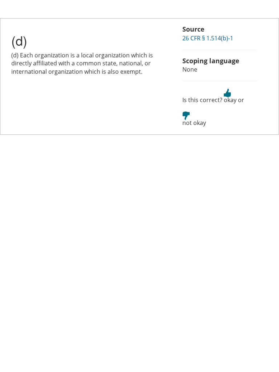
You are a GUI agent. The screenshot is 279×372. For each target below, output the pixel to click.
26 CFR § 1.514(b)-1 (207, 38)
